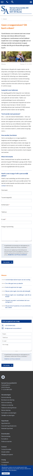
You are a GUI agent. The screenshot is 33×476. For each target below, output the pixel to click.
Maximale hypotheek (7, 428)
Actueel (5, 19)
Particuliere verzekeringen (8, 413)
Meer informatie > (13, 470)
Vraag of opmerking (7, 226)
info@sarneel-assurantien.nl (13, 328)
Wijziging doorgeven (7, 454)
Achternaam (5, 204)
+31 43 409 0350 (10, 325)
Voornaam (4, 190)
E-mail (3, 219)
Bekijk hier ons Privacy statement (17, 254)
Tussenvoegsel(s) (6, 197)
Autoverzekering (6, 397)
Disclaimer (4, 465)
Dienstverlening (5, 436)
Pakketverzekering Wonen (8, 407)
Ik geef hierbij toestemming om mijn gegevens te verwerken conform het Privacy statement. (16, 246)
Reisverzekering (5, 410)
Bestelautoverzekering (7, 400)
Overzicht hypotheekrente (8, 426)
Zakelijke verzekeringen (8, 415)
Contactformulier (6, 449)
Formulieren (4, 439)
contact (3, 185)
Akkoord (5, 473)
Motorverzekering (6, 402)
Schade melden (5, 452)
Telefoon (4, 212)
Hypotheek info (5, 423)
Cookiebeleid (5, 462)
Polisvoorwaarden (6, 441)
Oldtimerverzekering (7, 405)
